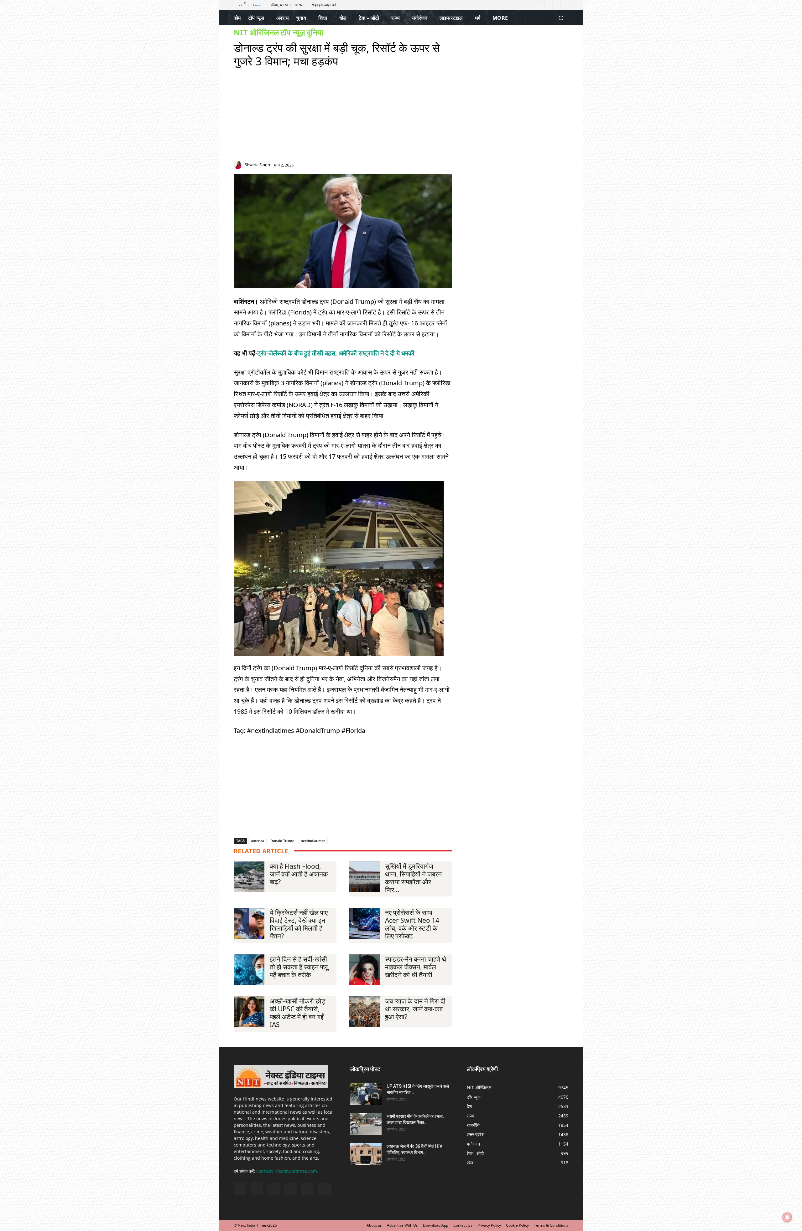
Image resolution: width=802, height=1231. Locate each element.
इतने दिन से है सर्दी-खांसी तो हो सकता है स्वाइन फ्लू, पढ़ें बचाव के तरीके (300, 967)
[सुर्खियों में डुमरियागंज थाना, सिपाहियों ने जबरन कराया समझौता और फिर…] (364, 876)
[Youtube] (564, 5)
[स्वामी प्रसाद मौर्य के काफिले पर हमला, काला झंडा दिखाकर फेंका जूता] (366, 1124)
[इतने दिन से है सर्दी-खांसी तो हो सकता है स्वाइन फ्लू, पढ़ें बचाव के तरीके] (249, 969)
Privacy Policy (489, 1225)
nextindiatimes (313, 840)
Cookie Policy (517, 1225)
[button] (561, 18)
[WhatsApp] (448, 166)
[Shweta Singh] (239, 165)
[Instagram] (548, 5)
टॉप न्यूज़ (292, 32)
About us (374, 1225)
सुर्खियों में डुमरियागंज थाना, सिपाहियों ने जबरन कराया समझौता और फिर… (413, 878)
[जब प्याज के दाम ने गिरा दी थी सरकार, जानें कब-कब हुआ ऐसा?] (364, 1011)
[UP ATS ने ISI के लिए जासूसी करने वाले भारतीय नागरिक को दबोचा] (366, 1094)
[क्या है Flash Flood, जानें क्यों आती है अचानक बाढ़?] (249, 876)
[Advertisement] (343, 117)
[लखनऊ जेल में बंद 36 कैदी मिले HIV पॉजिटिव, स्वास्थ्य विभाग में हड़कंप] (366, 1154)
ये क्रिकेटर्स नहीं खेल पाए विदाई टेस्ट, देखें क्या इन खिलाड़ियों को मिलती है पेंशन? (299, 924)
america (257, 840)
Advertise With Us (402, 1225)
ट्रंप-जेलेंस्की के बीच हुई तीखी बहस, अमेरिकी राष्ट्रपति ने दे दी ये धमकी (335, 353)
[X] (556, 5)
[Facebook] (540, 5)
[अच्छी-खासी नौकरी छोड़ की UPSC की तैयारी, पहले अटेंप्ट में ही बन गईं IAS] (249, 1011)
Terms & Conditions (551, 1225)
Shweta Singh (257, 165)
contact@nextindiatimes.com (286, 1171)
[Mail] (426, 166)
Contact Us (462, 1225)
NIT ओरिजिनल (256, 32)
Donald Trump (282, 840)
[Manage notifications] (787, 1217)
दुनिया (315, 32)
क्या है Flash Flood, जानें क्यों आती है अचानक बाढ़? (299, 874)
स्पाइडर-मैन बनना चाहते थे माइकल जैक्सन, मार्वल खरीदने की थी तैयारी (415, 967)
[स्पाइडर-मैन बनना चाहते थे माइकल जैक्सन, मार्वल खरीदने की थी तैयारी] (364, 969)
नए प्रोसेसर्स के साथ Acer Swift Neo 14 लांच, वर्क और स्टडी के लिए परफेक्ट (412, 924)
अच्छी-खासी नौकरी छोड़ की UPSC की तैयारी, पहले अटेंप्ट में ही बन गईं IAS (297, 1013)
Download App (435, 1225)
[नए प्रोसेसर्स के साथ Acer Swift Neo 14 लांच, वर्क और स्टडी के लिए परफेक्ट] (364, 923)
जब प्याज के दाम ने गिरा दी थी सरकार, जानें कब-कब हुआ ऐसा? (415, 1009)
